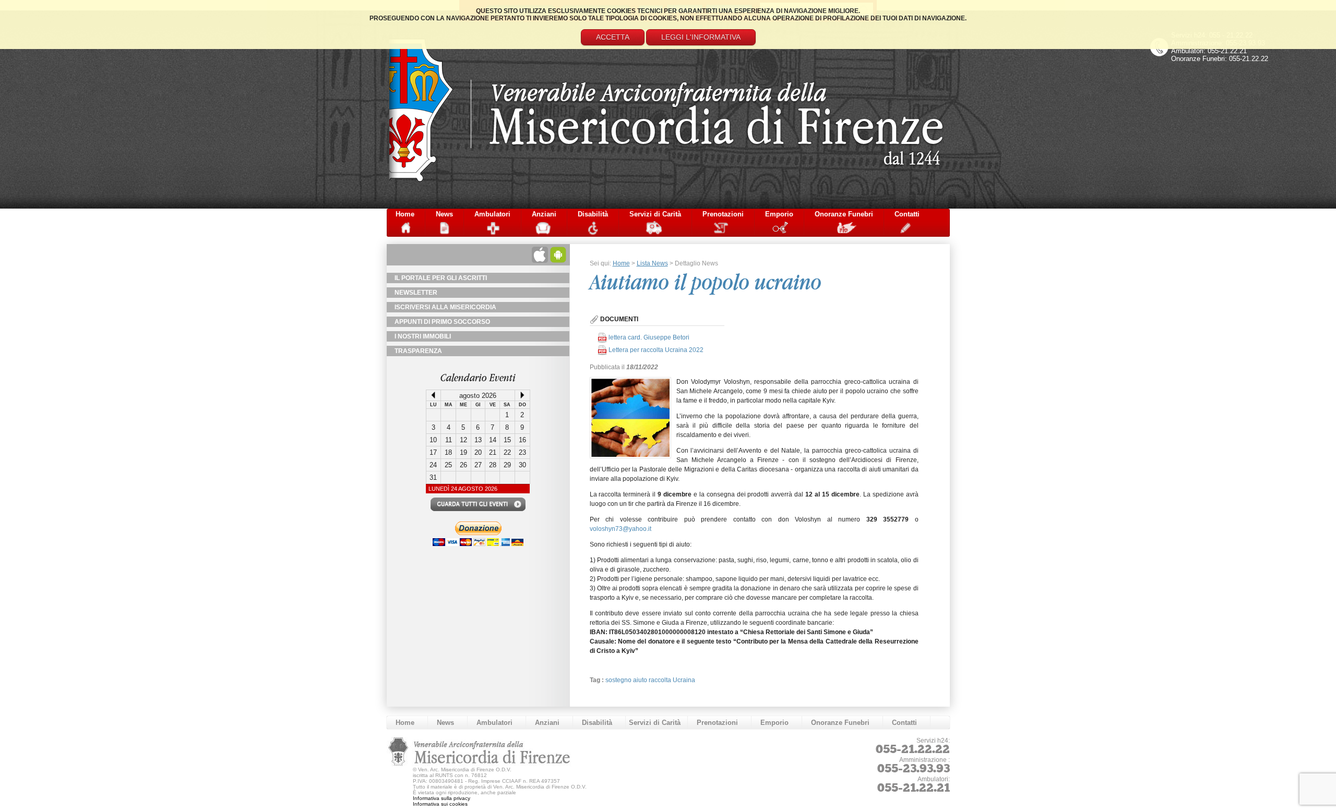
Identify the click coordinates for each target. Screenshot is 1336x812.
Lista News (652, 263)
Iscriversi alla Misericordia (445, 307)
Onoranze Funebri (844, 214)
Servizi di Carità (655, 214)
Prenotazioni (723, 214)
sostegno (619, 680)
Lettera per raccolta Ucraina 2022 (656, 350)
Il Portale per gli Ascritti (441, 278)
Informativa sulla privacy (441, 798)
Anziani (544, 214)
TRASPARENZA (418, 351)
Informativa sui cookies (440, 804)
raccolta (661, 680)
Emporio (779, 214)
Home (405, 214)
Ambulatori (492, 214)
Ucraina (684, 680)
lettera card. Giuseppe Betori (649, 337)
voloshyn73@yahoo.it (620, 528)
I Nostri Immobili (423, 336)
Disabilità (593, 214)
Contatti (907, 214)
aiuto (641, 680)
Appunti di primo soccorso (442, 321)
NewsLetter (416, 292)
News (444, 214)
